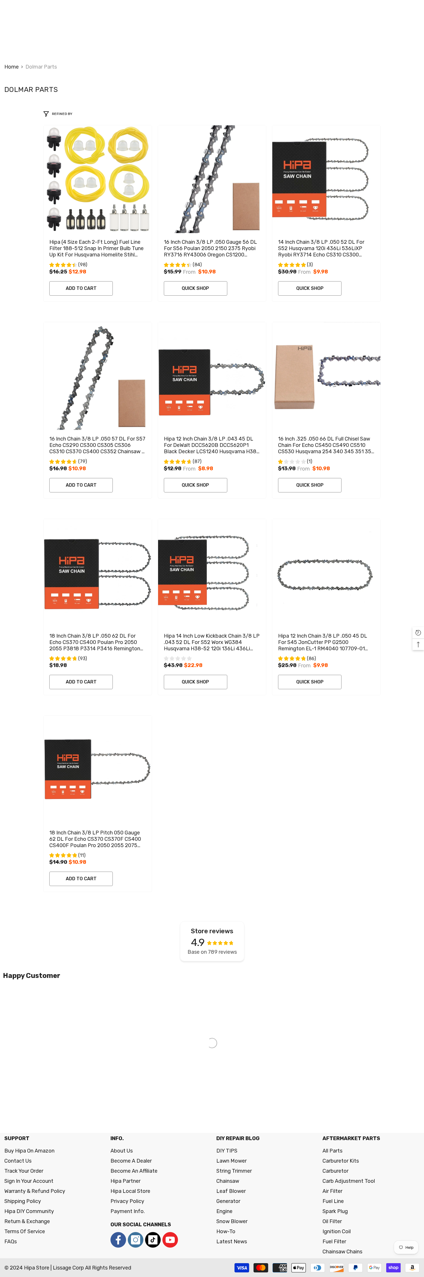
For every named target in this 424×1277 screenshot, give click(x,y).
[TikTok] (153, 1240)
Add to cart (81, 288)
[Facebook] (118, 1240)
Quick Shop (195, 288)
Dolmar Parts (41, 67)
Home (11, 67)
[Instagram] (135, 1240)
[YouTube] (170, 1240)
